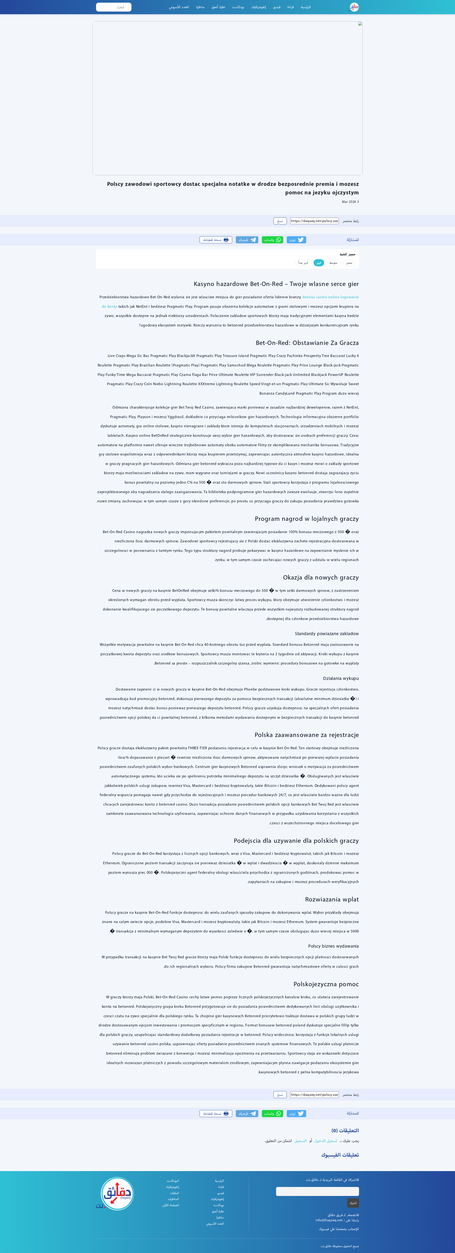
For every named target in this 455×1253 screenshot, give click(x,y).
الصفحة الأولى (170, 1205)
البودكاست (173, 1180)
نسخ (280, 220)
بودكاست (238, 6)
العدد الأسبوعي (179, 6)
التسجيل (300, 1140)
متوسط (333, 263)
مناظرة (200, 6)
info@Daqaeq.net (329, 1220)
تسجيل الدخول (325, 1140)
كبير (319, 263)
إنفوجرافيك (258, 6)
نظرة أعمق (218, 6)
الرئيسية (306, 6)
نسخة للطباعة (212, 239)
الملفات (174, 1193)
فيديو (276, 6)
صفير (349, 263)
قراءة (290, 6)
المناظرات (173, 1199)
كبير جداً (303, 263)
